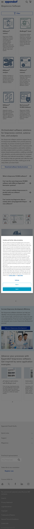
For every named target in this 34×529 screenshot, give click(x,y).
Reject (16, 284)
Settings (17, 280)
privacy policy (12, 275)
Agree (17, 289)
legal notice (20, 275)
